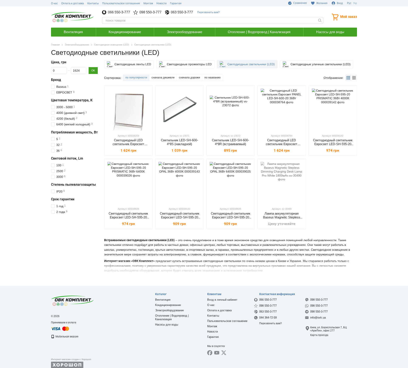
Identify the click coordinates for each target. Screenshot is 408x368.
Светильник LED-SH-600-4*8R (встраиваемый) (230, 142)
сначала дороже (189, 77)
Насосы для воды (330, 32)
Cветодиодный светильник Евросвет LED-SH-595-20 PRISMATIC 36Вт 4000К (333, 144)
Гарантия (175, 3)
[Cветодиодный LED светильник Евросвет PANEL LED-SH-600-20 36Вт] (281, 109)
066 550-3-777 (119, 12)
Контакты (93, 3)
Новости (161, 3)
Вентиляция (73, 32)
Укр (355, 3)
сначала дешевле (163, 77)
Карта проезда (319, 335)
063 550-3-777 (182, 12)
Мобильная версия (66, 336)
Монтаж (148, 3)
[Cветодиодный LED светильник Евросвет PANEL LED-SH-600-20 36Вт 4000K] (128, 109)
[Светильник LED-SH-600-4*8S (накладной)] (179, 109)
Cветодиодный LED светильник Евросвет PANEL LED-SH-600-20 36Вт (281, 144)
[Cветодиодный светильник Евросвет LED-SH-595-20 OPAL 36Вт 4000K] (179, 183)
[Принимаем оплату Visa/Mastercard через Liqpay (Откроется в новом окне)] (60, 328)
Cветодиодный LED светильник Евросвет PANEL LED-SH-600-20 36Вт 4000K (128, 145)
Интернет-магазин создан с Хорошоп (71, 359)
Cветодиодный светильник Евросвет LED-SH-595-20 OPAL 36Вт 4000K (179, 217)
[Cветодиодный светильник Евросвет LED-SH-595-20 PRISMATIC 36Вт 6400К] (128, 183)
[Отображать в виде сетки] (348, 78)
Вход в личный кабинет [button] (222, 299)
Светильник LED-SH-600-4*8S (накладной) (179, 142)
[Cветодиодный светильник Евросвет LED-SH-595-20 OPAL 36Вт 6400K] (230, 183)
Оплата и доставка (72, 3)
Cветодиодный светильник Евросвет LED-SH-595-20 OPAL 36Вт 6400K (230, 217)
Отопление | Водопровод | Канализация (259, 32)
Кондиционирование (125, 32)
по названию (212, 77)
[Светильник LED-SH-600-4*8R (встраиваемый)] (230, 109)
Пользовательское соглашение (121, 3)
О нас (54, 3)
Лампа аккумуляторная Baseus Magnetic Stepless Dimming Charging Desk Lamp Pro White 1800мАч (281, 219)
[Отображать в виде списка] (354, 78)
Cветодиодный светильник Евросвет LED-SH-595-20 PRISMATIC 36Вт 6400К (128, 217)
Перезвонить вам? (208, 12)
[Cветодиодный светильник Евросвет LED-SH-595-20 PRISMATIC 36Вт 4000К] (333, 109)
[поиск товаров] (319, 20)
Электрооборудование (184, 32)
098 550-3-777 (150, 12)
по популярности (136, 77)
